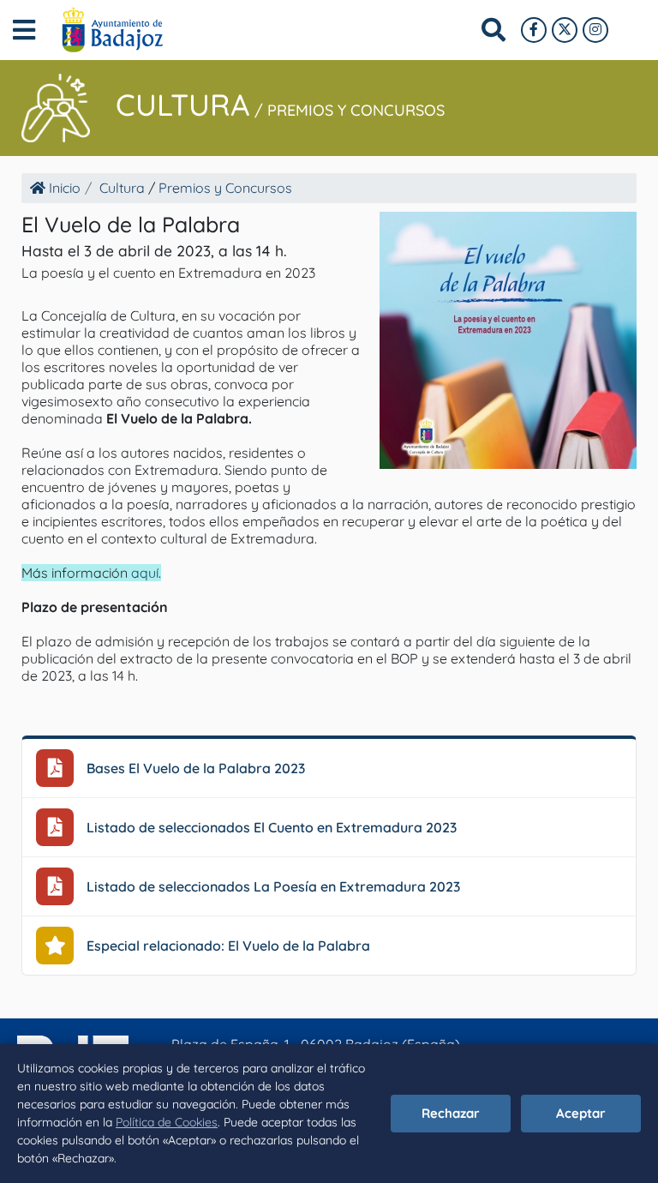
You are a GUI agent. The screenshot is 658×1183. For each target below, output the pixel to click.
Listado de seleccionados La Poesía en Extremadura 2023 (273, 886)
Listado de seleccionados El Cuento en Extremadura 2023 (272, 827)
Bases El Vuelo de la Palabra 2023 (196, 768)
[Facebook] (534, 30)
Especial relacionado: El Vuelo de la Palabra (228, 945)
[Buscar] (493, 30)
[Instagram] (595, 30)
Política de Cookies (167, 1122)
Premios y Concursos (356, 110)
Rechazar (451, 1113)
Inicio (63, 187)
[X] (564, 30)
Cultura (183, 104)
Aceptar (581, 1113)
